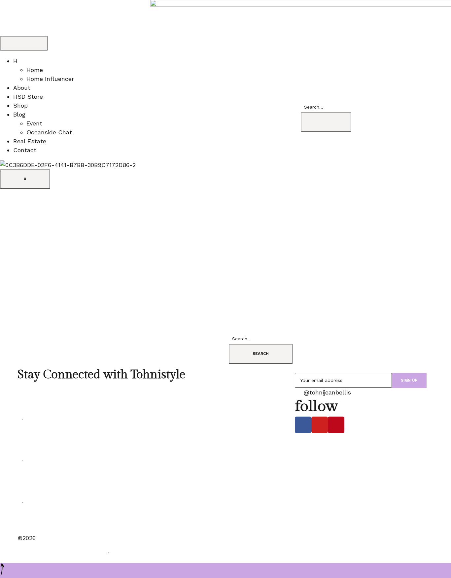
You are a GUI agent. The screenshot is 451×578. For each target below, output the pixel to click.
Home (34, 69)
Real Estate (29, 141)
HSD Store (28, 96)
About (21, 87)
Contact (24, 150)
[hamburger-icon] (24, 43)
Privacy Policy (132, 552)
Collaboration (36, 523)
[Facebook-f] (303, 425)
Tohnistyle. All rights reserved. (60, 552)
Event (34, 123)
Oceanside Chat (49, 132)
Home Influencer (50, 78)
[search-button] (326, 122)
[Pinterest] (336, 425)
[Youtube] (319, 425)
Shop (20, 105)
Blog (19, 114)
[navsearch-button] (303, 97)
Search (261, 353)
